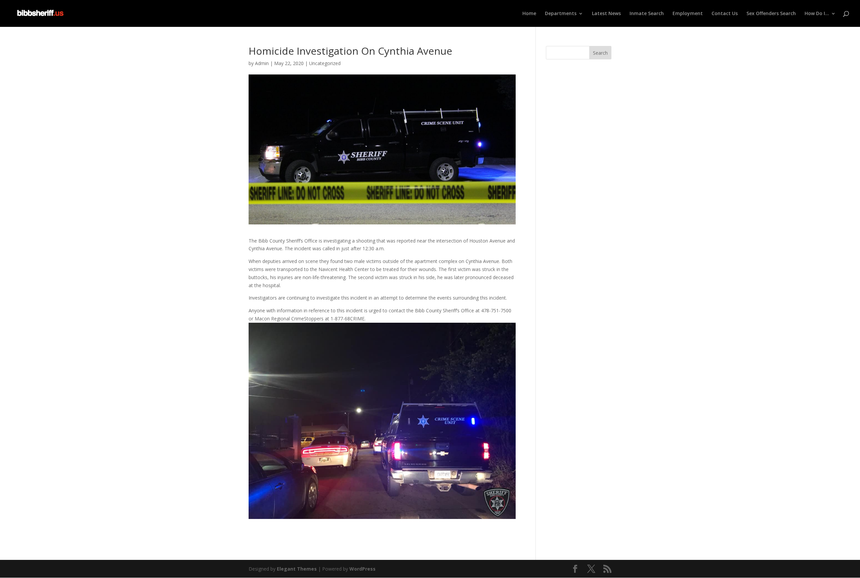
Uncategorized (325, 63)
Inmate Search (647, 13)
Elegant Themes (297, 569)
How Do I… (817, 13)
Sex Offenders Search (771, 13)
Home (529, 13)
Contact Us (725, 13)
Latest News (606, 13)
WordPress (362, 569)
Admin (262, 63)
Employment (688, 13)
